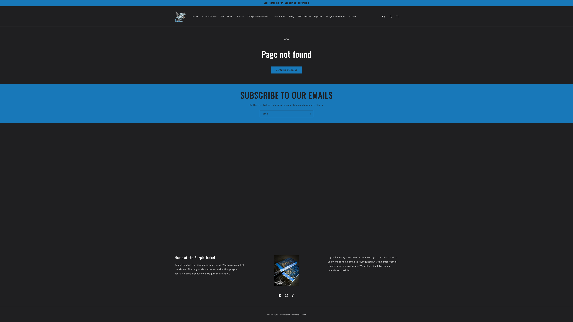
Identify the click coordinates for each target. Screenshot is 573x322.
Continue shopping (286, 70)
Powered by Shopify (298, 315)
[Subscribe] (310, 113)
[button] (259, 16)
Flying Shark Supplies (282, 315)
